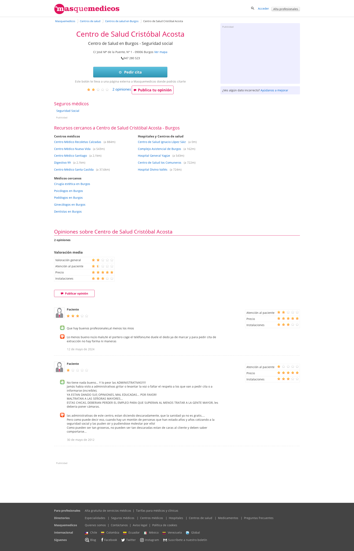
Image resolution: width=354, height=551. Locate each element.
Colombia (112, 532)
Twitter (131, 540)
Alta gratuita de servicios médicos (108, 510)
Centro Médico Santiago (70, 156)
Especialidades (95, 518)
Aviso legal (140, 525)
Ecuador (134, 532)
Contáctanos (119, 525)
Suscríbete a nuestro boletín (187, 540)
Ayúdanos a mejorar (274, 90)
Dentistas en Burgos (68, 211)
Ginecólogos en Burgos (69, 204)
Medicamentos (228, 518)
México (154, 532)
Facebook (110, 540)
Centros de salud (200, 518)
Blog (93, 540)
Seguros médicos (122, 518)
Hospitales (176, 518)
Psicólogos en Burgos (68, 191)
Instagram (152, 540)
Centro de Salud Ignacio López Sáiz (162, 142)
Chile (93, 532)
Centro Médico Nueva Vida (72, 149)
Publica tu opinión (155, 89)
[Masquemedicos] (87, 13)
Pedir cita (132, 72)
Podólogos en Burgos (68, 198)
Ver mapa (160, 52)
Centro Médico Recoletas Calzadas (77, 142)
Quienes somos (95, 525)
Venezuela (175, 532)
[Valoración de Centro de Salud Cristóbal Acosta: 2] (99, 89)
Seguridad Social (67, 111)
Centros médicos (151, 518)
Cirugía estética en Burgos (72, 184)
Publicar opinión (76, 293)
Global (195, 532)
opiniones (121, 89)
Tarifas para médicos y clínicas (157, 510)
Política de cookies (164, 525)
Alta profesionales (285, 9)
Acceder (263, 8)
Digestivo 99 (62, 162)
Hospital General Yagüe (154, 156)
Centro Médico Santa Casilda (74, 169)
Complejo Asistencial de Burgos (159, 149)
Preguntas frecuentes (258, 518)
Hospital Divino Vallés (153, 169)
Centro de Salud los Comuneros (159, 162)
